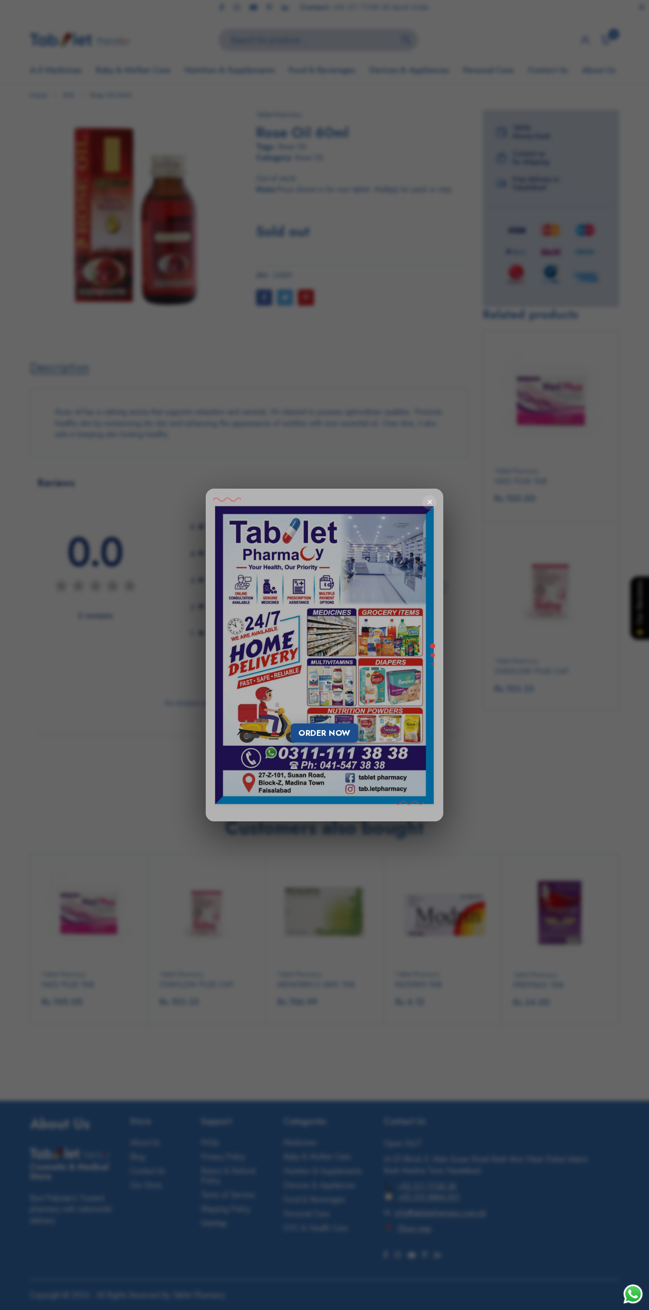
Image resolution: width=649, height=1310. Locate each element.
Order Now (324, 733)
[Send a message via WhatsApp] (633, 1294)
